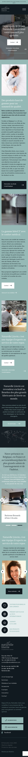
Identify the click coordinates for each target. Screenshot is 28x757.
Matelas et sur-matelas (9, 683)
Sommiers (5, 680)
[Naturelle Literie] (11, 646)
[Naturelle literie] (5, 9)
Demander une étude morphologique (10, 185)
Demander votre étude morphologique (12, 49)
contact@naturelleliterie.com (11, 662)
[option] (14, 506)
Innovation (5, 693)
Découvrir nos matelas (8, 292)
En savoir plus (12, 423)
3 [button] (20, 525)
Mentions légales (7, 745)
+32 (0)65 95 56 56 (10, 660)
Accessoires (5, 686)
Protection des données (9, 747)
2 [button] (14, 525)
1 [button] (8, 525)
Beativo (11, 752)
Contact (12, 42)
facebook (7, 732)
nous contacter (12, 727)
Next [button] (26, 500)
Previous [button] (2, 500)
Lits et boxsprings (7, 677)
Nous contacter (12, 591)
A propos (5, 689)
